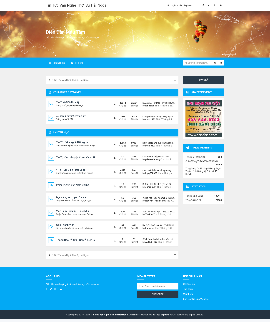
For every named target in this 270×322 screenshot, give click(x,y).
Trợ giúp (79, 63)
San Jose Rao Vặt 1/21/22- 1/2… (158, 211)
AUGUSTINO (151, 242)
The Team (188, 289)
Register (188, 5)
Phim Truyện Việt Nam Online (72, 185)
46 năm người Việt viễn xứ (70, 116)
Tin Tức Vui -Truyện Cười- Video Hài (76, 157)
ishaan (218, 164)
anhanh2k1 (150, 187)
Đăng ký (203, 80)
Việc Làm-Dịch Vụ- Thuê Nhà (72, 211)
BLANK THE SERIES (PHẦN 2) (156, 184)
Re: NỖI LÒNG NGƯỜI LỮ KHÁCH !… (158, 225)
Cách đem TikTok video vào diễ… (158, 239)
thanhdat (149, 228)
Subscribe (158, 294)
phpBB (164, 314)
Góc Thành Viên (65, 224)
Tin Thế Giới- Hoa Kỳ (67, 102)
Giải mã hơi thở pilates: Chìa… (156, 156)
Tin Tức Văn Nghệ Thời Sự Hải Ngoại (76, 5)
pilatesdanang (152, 159)
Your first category (67, 92)
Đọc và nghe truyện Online (71, 197)
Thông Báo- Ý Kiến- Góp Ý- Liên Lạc (76, 240)
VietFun (149, 214)
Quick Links (59, 63)
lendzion (149, 105)
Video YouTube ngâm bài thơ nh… (158, 198)
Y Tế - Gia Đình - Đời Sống (70, 169)
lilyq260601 (151, 173)
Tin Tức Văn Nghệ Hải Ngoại (72, 142)
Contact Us (189, 284)
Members (188, 294)
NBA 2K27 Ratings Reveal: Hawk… (158, 103)
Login (173, 5)
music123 (150, 119)
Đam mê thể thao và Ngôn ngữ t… (158, 170)
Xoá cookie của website (196, 299)
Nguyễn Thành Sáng (155, 200)
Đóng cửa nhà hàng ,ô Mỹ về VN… (158, 116)
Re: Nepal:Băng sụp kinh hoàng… (158, 143)
